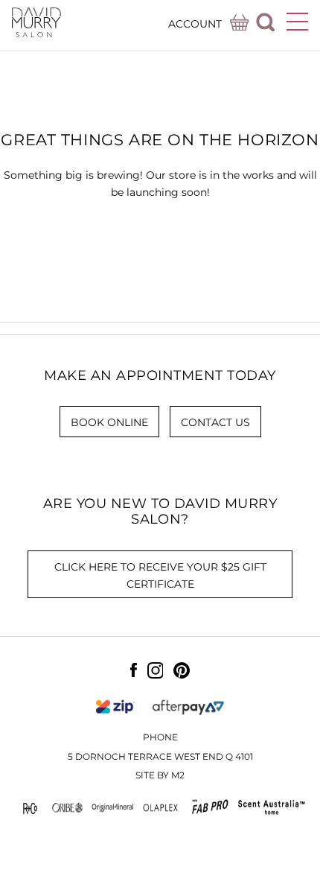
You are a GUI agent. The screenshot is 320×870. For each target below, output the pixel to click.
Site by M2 (160, 775)
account (195, 24)
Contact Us (215, 422)
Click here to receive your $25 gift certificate (160, 575)
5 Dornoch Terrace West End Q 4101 (160, 756)
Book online (109, 422)
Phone (160, 737)
